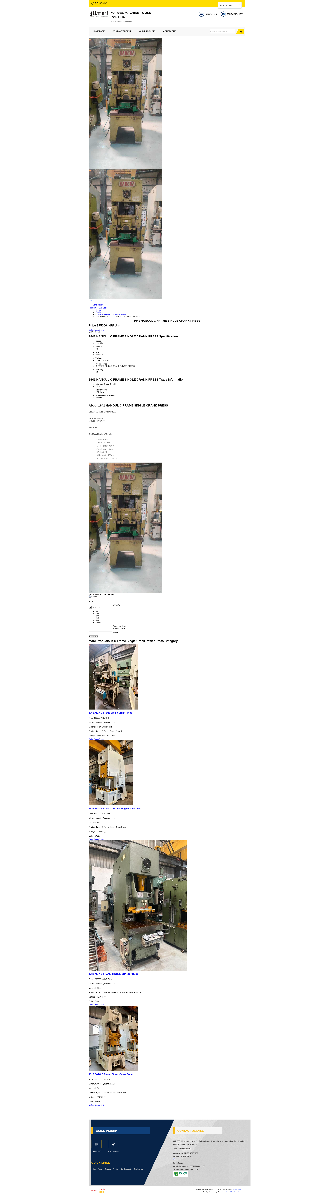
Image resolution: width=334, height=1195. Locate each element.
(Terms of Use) (236, 1189)
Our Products (147, 31)
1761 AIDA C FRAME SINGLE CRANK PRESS (114, 974)
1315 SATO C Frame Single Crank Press (111, 1074)
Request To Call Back (98, 308)
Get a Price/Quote (96, 330)
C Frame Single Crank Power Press (111, 314)
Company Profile (122, 31)
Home (98, 310)
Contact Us (169, 31)
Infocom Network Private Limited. (231, 1192)
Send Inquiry (97, 305)
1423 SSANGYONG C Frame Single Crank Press (115, 808)
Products (99, 312)
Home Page (99, 31)
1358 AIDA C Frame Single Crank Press (110, 712)
